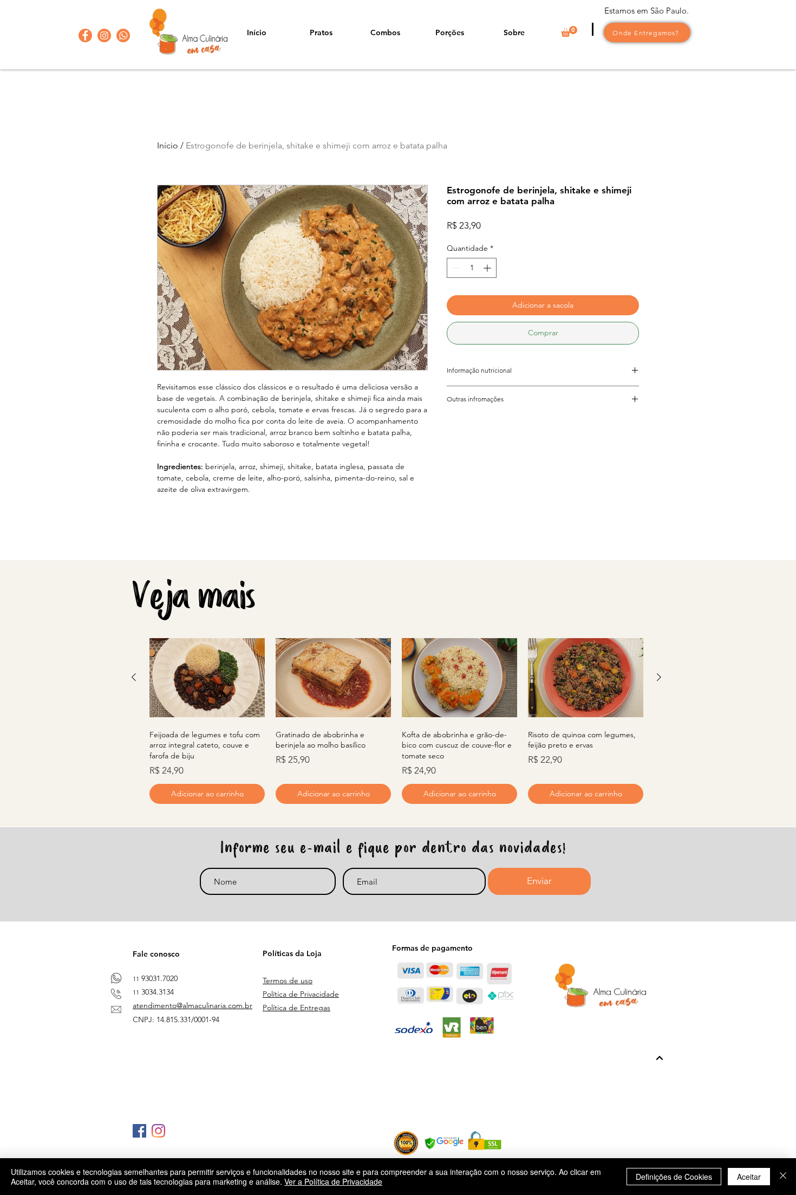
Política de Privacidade (301, 994)
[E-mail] (116, 1009)
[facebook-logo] (85, 35)
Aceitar (749, 1176)
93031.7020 (159, 978)
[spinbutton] (471, 267)
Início (167, 145)
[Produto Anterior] (133, 677)
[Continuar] (659, 1058)
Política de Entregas (296, 1007)
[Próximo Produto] (659, 677)
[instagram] (104, 35)
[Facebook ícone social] (139, 1131)
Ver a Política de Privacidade (333, 1181)
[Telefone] (116, 994)
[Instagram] (158, 1131)
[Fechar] (783, 1176)
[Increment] (488, 267)
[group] (396, 719)
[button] (569, 31)
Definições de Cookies (674, 1176)
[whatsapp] (123, 35)
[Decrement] (455, 267)
